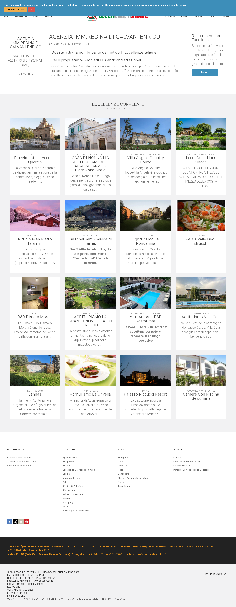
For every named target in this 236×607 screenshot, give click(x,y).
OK (31, 9)
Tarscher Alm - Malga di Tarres (90, 241)
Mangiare (123, 457)
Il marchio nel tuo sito (19, 457)
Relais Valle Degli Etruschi (201, 241)
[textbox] (90, 256)
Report (204, 72)
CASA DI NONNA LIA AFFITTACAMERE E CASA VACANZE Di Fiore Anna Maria (90, 164)
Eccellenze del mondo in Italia (79, 470)
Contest (177, 457)
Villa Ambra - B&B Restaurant (146, 319)
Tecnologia (124, 486)
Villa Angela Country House (145, 160)
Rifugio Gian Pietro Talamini (35, 241)
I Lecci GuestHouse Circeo (201, 160)
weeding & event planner (76, 511)
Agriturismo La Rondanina (145, 241)
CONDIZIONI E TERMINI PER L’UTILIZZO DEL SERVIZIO (70, 599)
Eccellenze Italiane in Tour (187, 461)
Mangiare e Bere (71, 478)
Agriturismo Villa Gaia (201, 317)
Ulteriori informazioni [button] (15, 9)
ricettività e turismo (73, 486)
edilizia (66, 474)
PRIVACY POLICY (30, 599)
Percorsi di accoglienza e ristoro (191, 470)
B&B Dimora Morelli (35, 317)
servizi (66, 498)
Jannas (34, 394)
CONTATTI (12, 599)
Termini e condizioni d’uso (21, 461)
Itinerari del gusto (183, 465)
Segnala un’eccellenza (19, 465)
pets (65, 482)
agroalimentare (71, 457)
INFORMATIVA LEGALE (113, 599)
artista (66, 465)
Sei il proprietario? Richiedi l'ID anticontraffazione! (96, 60)
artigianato (69, 461)
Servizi (121, 482)
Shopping (68, 502)
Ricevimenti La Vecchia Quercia (35, 160)
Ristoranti (123, 465)
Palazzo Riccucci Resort (145, 394)
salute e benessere (73, 494)
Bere (120, 461)
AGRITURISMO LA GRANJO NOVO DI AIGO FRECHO (90, 321)
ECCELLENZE (70, 449)
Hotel (121, 470)
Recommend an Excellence (206, 38)
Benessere (123, 474)
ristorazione (69, 490)
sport (66, 507)
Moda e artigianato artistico (133, 478)
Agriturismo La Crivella (90, 394)
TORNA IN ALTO (214, 574)
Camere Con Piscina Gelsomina (201, 396)
